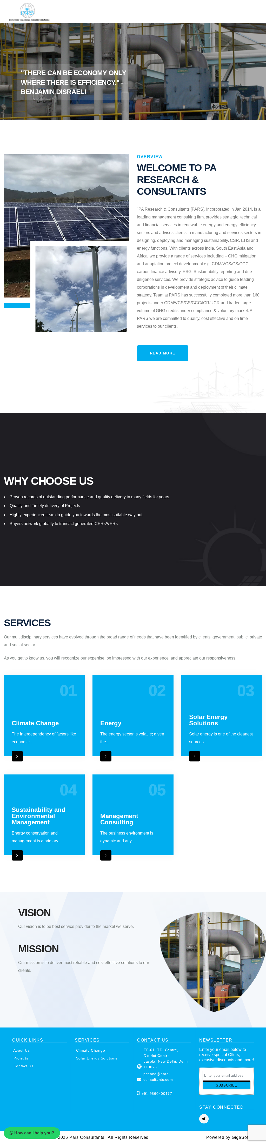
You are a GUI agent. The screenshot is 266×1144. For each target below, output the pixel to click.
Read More (162, 353)
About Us (21, 1050)
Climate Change (90, 1050)
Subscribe (226, 1085)
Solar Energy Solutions (96, 1058)
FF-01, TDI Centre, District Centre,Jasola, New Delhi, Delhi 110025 (166, 1058)
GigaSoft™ (243, 1137)
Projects (20, 1058)
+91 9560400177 (157, 1093)
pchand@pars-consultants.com (158, 1077)
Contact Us (23, 1066)
